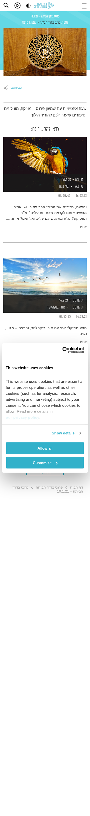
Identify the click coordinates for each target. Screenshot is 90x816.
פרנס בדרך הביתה (50, 22)
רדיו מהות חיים (45, 5)
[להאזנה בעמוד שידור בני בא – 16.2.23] (45, 156)
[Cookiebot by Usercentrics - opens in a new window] (63, 350)
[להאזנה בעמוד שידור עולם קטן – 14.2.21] (45, 277)
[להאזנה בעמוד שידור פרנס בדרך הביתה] (45, 52)
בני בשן (63, 186)
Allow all (45, 448)
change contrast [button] (28, 5)
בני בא (79, 186)
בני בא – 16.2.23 (73, 180)
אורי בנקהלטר (55, 307)
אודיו (83, 227)
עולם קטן (78, 307)
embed (16, 88)
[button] (84, 5)
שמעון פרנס (29, 22)
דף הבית (76, 487)
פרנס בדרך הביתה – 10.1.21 (45, 16)
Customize (42, 463)
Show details (63, 433)
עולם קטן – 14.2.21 (71, 300)
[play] (17, 5)
